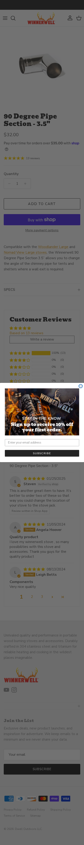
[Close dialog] (81, 386)
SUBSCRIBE (42, 453)
